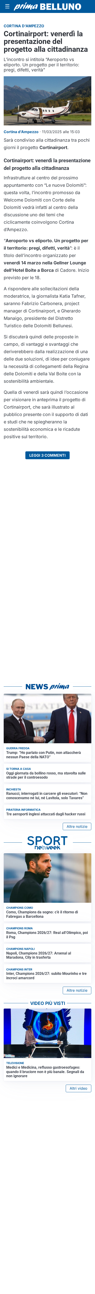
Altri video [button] (78, 1088)
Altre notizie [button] (77, 826)
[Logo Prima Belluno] (47, 6)
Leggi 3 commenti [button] (47, 455)
